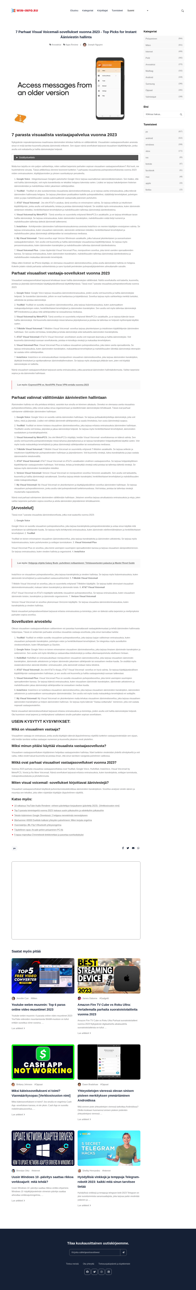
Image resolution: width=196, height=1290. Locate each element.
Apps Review (71, 45)
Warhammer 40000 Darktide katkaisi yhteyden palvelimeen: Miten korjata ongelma (53, 820)
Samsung (164, 84)
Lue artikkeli (18, 1028)
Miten (34, 998)
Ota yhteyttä (88, 1264)
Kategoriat (87, 10)
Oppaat (39, 1084)
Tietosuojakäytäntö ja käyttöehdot (114, 1264)
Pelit (164, 58)
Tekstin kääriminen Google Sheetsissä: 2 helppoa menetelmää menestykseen (51, 815)
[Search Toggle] (182, 10)
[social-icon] (87, 1272)
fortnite (164, 164)
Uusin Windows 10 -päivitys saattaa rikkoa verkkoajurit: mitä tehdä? (42, 1179)
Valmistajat (164, 96)
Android (164, 77)
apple (164, 183)
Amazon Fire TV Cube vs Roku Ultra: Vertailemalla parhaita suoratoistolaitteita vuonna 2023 (107, 1009)
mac (164, 177)
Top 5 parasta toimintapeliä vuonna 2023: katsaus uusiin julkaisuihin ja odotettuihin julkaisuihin (59, 810)
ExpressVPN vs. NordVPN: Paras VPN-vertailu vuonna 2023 (58, 385)
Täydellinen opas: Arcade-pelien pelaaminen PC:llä (38, 830)
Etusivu (74, 10)
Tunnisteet (117, 10)
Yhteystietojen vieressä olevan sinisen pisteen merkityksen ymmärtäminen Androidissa (106, 1095)
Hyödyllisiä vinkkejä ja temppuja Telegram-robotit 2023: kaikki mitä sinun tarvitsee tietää (109, 1181)
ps (14, 848)
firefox (164, 190)
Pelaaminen (164, 38)
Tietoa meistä (72, 1264)
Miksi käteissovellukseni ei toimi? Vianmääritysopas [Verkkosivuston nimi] (41, 1093)
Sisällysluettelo (27, 157)
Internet (36, 1171)
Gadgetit (105, 998)
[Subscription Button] (123, 1252)
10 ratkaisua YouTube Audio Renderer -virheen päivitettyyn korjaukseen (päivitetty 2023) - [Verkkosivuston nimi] (66, 806)
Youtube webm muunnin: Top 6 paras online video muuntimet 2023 (38, 1007)
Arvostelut (56, 45)
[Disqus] (76, 901)
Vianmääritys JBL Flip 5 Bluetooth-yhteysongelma (37, 825)
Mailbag (164, 71)
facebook (164, 170)
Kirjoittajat (102, 10)
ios (164, 157)
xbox (164, 151)
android (164, 138)
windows (164, 144)
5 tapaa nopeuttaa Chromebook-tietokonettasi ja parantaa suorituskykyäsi (49, 835)
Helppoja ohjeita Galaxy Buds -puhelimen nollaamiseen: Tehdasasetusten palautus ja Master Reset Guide (81, 563)
